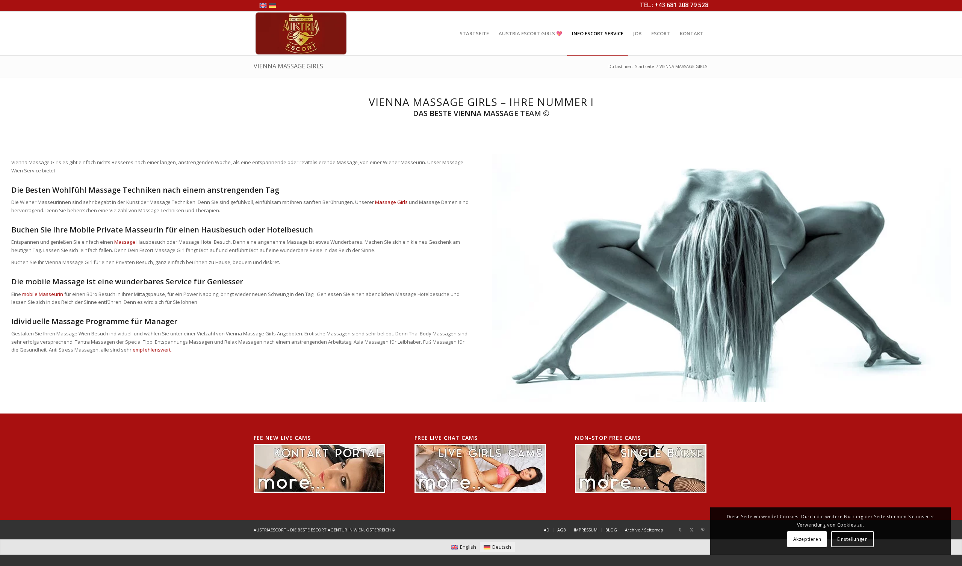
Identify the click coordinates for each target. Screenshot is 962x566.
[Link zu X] (691, 529)
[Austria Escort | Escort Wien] (301, 33)
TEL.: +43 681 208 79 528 (674, 5)
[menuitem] (474, 33)
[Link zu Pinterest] (702, 529)
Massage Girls (391, 202)
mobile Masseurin (43, 294)
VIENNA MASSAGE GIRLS (288, 66)
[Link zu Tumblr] (680, 529)
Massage (124, 241)
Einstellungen (852, 539)
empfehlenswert (152, 349)
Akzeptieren (807, 539)
